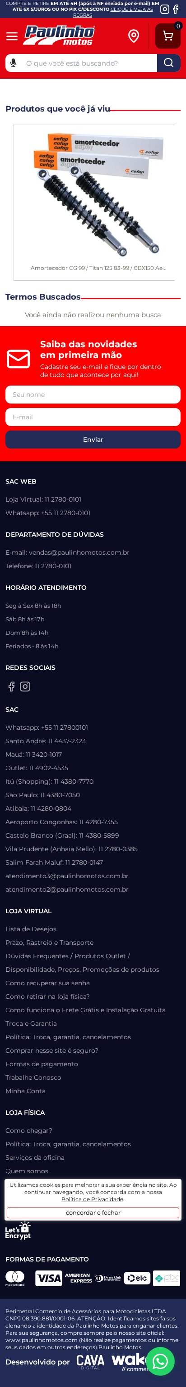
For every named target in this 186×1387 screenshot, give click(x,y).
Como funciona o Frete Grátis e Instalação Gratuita (85, 1010)
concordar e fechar (93, 1212)
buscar (169, 63)
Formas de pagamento (41, 1064)
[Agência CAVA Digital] (91, 1362)
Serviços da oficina (35, 1158)
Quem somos (26, 1171)
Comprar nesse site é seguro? (51, 1050)
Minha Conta (25, 1091)
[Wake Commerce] (133, 1362)
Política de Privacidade (92, 1199)
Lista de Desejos (30, 929)
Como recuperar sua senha (47, 983)
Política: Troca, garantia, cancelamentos (68, 1037)
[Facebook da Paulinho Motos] (175, 9)
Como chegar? (28, 1131)
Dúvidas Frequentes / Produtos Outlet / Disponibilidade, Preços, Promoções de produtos (82, 963)
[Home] (71, 36)
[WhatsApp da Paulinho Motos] (160, 1361)
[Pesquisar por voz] (13, 62)
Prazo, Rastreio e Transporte (49, 942)
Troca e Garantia (31, 1023)
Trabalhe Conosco (33, 1077)
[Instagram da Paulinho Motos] (165, 9)
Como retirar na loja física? (47, 996)
